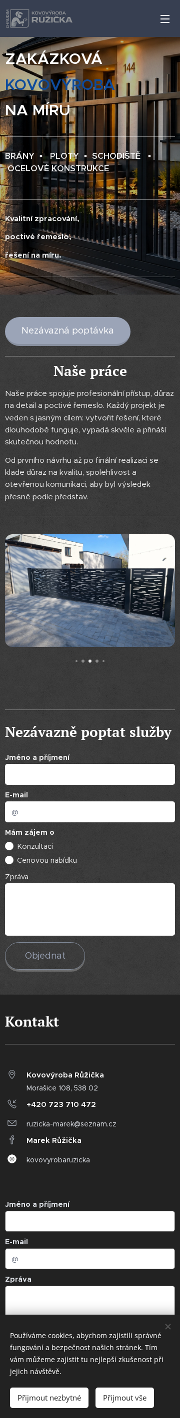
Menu (165, 18)
